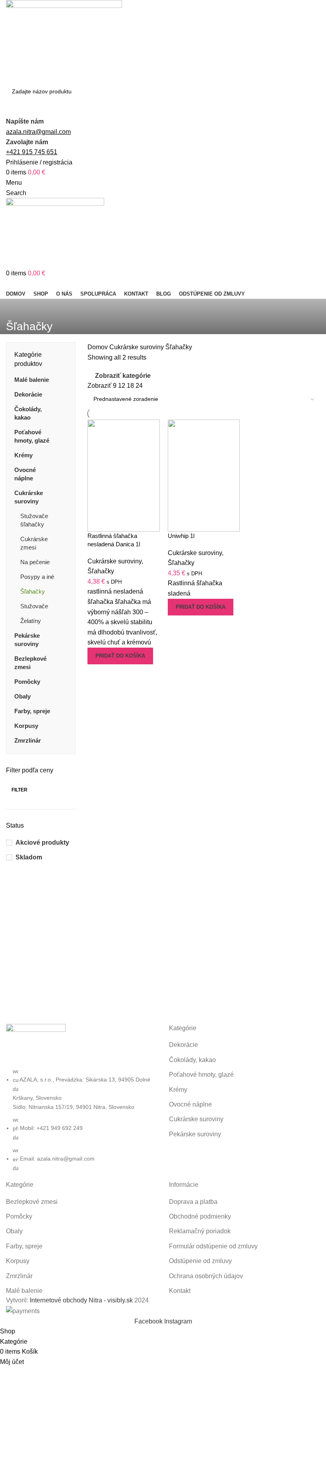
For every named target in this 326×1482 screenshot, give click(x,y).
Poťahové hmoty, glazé (31, 436)
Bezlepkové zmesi (30, 662)
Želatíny (30, 620)
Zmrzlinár (27, 740)
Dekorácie (28, 394)
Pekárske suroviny (27, 639)
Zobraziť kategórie (123, 375)
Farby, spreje (32, 711)
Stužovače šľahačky (34, 520)
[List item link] (81, 1119)
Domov (98, 347)
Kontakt (179, 1290)
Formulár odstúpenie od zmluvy (213, 1246)
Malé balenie (31, 379)
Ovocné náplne (25, 474)
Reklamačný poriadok (200, 1231)
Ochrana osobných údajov (206, 1276)
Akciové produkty (42, 842)
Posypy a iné (37, 576)
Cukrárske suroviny (28, 497)
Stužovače (34, 606)
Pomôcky (27, 681)
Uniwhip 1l (181, 535)
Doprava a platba (193, 1201)
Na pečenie (35, 562)
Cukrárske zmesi (34, 543)
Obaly (22, 696)
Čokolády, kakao (28, 413)
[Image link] (36, 1044)
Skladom (29, 857)
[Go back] (16, 309)
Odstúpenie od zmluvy (200, 1261)
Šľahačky (32, 591)
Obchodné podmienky (200, 1216)
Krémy (23, 455)
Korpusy (26, 725)
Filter (19, 790)
